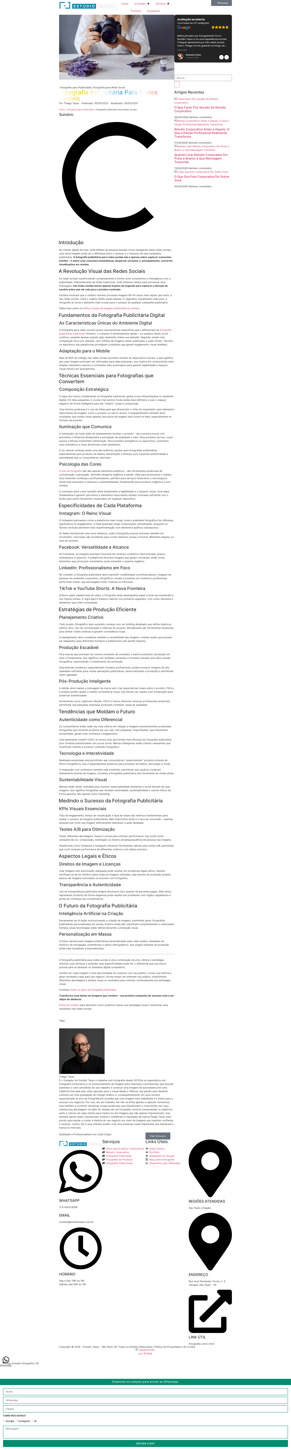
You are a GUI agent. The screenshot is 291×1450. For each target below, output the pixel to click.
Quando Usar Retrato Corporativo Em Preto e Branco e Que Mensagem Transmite (201, 158)
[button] (221, 3)
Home (125, 3)
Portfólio (136, 10)
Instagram (24, 1421)
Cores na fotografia (70, 470)
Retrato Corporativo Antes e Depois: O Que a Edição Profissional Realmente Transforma (201, 132)
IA (35, 1421)
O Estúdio (140, 3)
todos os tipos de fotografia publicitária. (93, 989)
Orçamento (153, 10)
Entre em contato (69, 1005)
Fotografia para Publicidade (80, 109)
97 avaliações (201, 23)
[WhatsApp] (6, 1360)
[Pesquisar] (176, 84)
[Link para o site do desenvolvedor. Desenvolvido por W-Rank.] (145, 1352)
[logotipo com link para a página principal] (88, 5)
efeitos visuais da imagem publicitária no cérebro (111, 308)
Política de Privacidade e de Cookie (174, 1346)
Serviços (161, 3)
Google (10, 1421)
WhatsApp (6, 1365)
